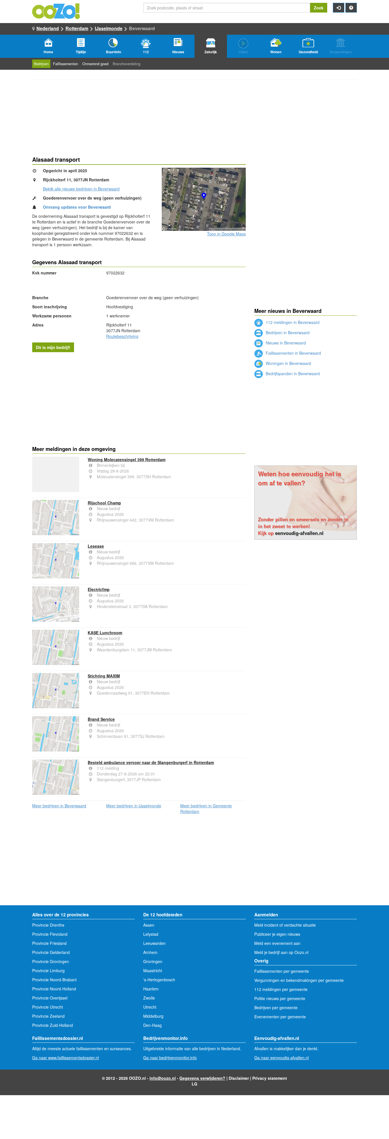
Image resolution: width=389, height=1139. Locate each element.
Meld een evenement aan (277, 943)
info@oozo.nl (163, 1078)
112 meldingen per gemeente (281, 989)
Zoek (319, 8)
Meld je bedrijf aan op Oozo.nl (281, 952)
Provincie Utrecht (47, 1007)
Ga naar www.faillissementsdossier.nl (65, 1057)
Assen (148, 925)
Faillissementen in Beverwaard (293, 353)
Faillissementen (65, 63)
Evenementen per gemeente (280, 1016)
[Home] (56, 10)
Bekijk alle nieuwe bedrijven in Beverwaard (81, 189)
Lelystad (150, 934)
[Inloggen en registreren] (338, 8)
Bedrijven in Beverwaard (287, 332)
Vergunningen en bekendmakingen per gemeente (299, 980)
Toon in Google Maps (226, 234)
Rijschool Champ (104, 503)
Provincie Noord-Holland (54, 989)
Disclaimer (239, 1078)
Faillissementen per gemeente (281, 971)
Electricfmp (99, 589)
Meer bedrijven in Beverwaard (59, 805)
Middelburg (153, 1016)
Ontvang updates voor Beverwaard (77, 207)
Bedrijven (41, 63)
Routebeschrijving (122, 336)
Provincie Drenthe (48, 925)
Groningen (152, 961)
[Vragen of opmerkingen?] (351, 8)
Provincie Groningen (50, 961)
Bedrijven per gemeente (276, 1007)
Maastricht (152, 970)
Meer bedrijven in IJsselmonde (133, 805)
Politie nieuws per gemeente (279, 998)
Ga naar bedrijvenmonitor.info (170, 1057)
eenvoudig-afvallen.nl (299, 533)
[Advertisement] (139, 398)
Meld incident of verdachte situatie (285, 925)
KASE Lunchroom (105, 632)
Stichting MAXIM (104, 676)
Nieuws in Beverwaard (285, 343)
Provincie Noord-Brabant (54, 979)
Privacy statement (269, 1078)
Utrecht (149, 1007)
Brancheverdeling (126, 63)
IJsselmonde (108, 28)
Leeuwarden (154, 943)
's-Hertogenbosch (159, 979)
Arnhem (150, 952)
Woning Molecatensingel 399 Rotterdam (126, 459)
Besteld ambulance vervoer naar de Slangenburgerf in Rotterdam (151, 762)
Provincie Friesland (49, 943)
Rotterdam (76, 28)
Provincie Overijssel (49, 998)
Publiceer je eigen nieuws (277, 934)
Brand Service (101, 719)
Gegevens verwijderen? (202, 1078)
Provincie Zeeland (48, 1016)
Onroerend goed (95, 63)
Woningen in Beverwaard (288, 363)
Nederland (47, 28)
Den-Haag (152, 1025)
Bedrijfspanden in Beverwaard (292, 373)
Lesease (96, 546)
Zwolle (149, 998)
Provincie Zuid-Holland (52, 1025)
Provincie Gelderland (51, 952)
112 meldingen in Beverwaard (292, 322)
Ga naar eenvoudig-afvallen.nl (281, 1057)
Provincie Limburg (48, 970)
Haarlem (151, 989)
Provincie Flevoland (49, 934)
